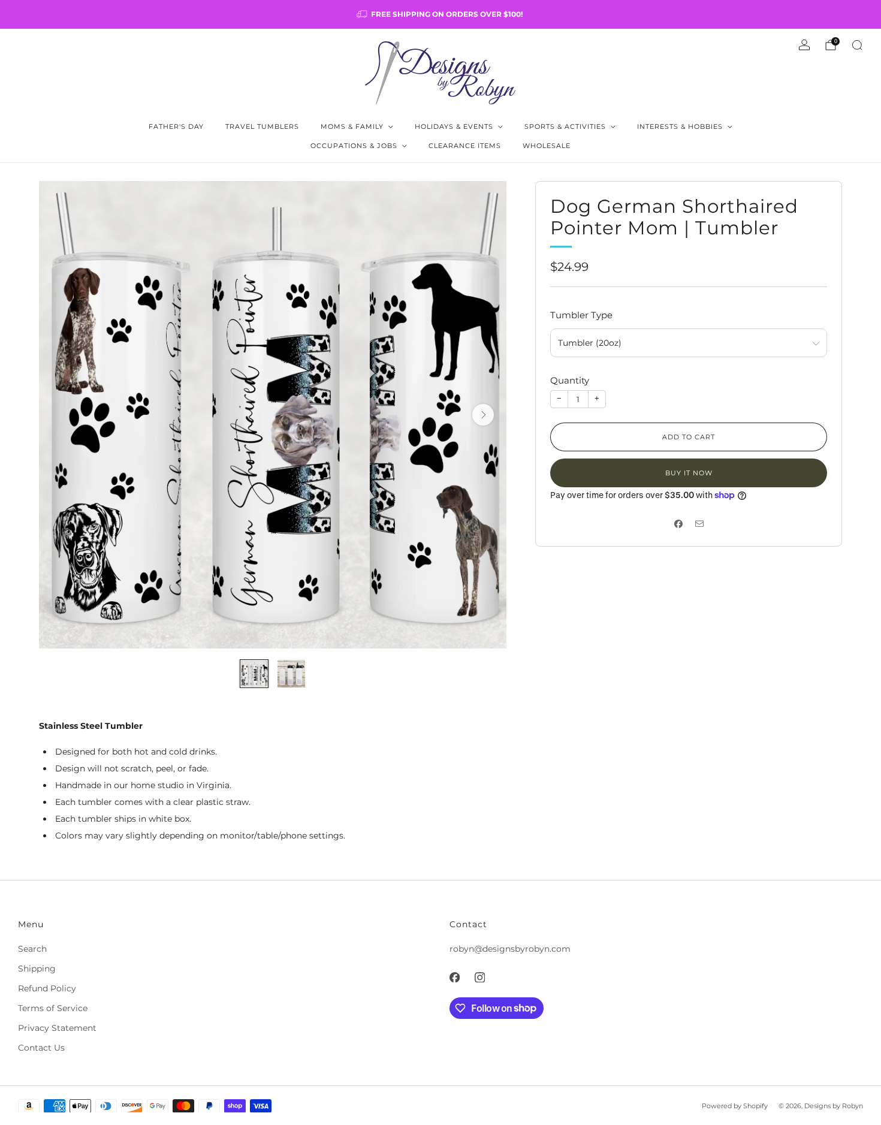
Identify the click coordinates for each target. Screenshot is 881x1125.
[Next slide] (483, 414)
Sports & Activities (565, 126)
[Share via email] (699, 523)
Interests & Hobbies (680, 126)
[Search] (857, 45)
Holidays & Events (454, 126)
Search (32, 948)
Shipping (37, 968)
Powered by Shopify (735, 1106)
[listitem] (440, 14)
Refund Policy (47, 988)
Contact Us (41, 1047)
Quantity (569, 380)
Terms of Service (53, 1008)
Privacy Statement (57, 1028)
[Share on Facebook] (678, 523)
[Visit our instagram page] (479, 977)
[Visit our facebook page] (454, 977)
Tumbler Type (581, 315)
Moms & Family (352, 126)
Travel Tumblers (262, 126)
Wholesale (547, 145)
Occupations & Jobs (353, 145)
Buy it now (689, 473)
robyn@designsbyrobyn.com (510, 948)
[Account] (804, 45)
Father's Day (176, 126)
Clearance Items (465, 145)
